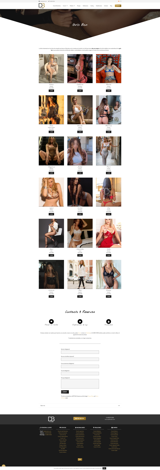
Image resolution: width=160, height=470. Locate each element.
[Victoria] (51, 260)
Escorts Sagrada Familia (114, 445)
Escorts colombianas (80, 434)
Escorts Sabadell (97, 441)
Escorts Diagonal (114, 433)
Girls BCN (63, 448)
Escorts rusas (80, 445)
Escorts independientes (63, 436)
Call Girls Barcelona (63, 450)
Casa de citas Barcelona (63, 431)
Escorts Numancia (114, 443)
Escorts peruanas (80, 438)
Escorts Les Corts (114, 440)
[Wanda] (80, 96)
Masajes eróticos (62, 445)
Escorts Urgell (114, 450)
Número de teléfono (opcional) (67, 356)
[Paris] (108, 137)
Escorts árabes (80, 441)
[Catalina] (80, 55)
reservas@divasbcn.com (110, 419)
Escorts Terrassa (97, 447)
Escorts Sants (114, 447)
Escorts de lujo (63, 434)
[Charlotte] (80, 219)
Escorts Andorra (62, 452)
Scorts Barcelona (62, 447)
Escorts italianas (80, 443)
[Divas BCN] (42, 5)
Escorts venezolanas (80, 440)
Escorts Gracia (114, 436)
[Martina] (108, 96)
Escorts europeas (80, 447)
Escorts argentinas (80, 431)
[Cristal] (80, 178)
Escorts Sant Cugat (97, 443)
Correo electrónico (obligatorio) (67, 363)
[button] (119, 1)
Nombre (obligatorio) (65, 349)
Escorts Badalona (97, 431)
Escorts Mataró (97, 440)
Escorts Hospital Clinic (114, 438)
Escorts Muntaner (114, 441)
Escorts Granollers (97, 436)
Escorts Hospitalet (97, 438)
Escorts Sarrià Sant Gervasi (114, 448)
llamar (79, 333)
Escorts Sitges (97, 445)
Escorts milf (62, 438)
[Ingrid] (51, 178)
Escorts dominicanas (80, 436)
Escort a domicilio (62, 440)
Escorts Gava (97, 434)
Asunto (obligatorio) (65, 370)
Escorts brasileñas (80, 433)
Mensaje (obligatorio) (65, 377)
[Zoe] (108, 178)
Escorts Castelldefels (97, 433)
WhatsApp (88, 333)
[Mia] (80, 260)
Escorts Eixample (114, 434)
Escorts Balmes (114, 431)
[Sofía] (108, 219)
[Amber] (80, 137)
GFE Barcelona (63, 443)
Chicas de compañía (63, 433)
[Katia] (51, 55)
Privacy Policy (91, 396)
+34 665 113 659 (110, 417)
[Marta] (108, 55)
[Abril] (51, 219)
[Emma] (108, 260)
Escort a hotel (63, 441)
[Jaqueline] (51, 137)
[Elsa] (51, 96)
